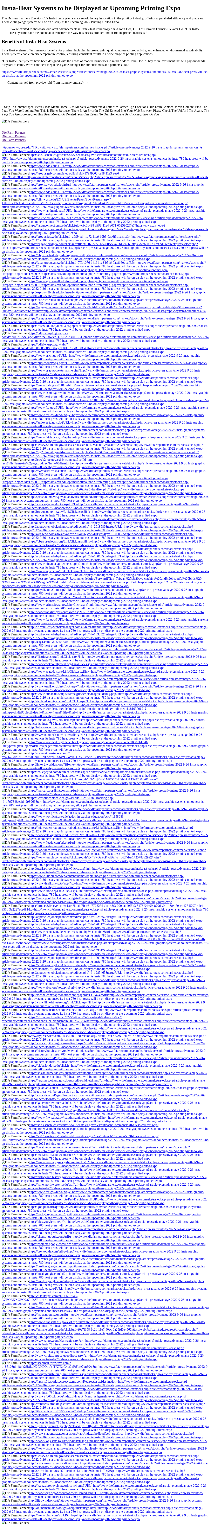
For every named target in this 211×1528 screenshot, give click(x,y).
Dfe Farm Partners (14, 132)
